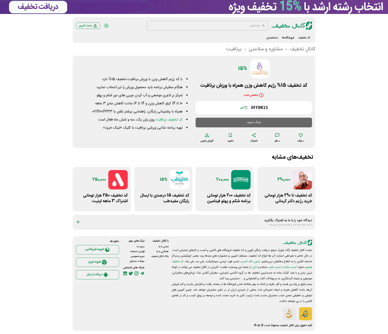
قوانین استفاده (137, 251)
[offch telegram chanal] (142, 273)
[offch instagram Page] (136, 273)
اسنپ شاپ (275, 267)
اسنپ (244, 261)
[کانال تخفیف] (292, 25)
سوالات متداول (137, 261)
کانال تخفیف (287, 325)
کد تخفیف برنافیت (169, 120)
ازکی (254, 267)
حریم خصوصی (137, 256)
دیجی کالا (254, 261)
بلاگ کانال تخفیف (160, 256)
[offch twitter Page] (130, 273)
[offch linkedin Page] (125, 273)
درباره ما (140, 247)
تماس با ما (164, 247)
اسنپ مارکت (290, 267)
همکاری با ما (162, 251)
